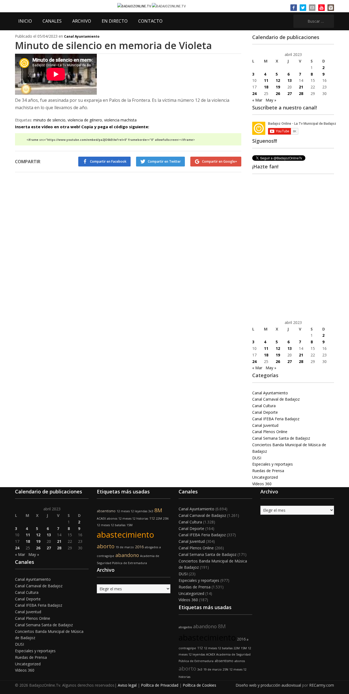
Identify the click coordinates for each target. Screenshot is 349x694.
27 (289, 93)
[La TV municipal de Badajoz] (134, 6)
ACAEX (101, 518)
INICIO (25, 21)
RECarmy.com (321, 685)
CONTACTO (150, 21)
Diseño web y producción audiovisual (268, 685)
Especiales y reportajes (272, 464)
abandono (127, 555)
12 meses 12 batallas (111, 525)
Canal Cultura (264, 405)
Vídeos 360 (262, 483)
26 (278, 93)
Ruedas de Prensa (268, 470)
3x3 (150, 511)
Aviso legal (127, 685)
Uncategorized (265, 477)
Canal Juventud (265, 425)
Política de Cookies (199, 685)
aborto (106, 546)
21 (301, 87)
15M (130, 525)
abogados (151, 547)
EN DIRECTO (115, 21)
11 (266, 80)
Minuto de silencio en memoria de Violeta (113, 45)
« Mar (257, 100)
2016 (139, 546)
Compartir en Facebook (108, 161)
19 (278, 87)
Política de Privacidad (159, 685)
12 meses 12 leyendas (132, 511)
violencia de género (85, 120)
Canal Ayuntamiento (82, 36)
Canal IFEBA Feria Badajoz (275, 418)
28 (301, 93)
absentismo (106, 511)
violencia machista (120, 120)
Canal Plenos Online (269, 431)
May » (271, 100)
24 (254, 93)
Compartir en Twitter (164, 161)
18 (266, 87)
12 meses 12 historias (133, 518)
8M (158, 510)
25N (166, 518)
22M (159, 518)
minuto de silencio (49, 120)
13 (289, 80)
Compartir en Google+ (219, 161)
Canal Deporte (265, 412)
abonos (112, 518)
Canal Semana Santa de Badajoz (281, 438)
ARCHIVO (81, 21)
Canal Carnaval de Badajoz (276, 399)
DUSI (256, 457)
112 (152, 518)
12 (278, 80)
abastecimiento (125, 534)
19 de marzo (125, 547)
